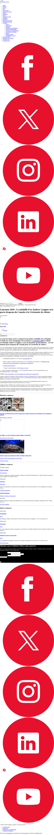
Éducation (5, 19)
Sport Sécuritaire (6, 37)
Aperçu (7, 24)
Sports (4, 8)
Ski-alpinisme (3, 513)
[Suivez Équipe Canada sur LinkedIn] (28, 246)
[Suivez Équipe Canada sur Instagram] (28, 195)
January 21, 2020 (24, 368)
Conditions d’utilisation (8, 830)
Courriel (3, 555)
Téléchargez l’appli (7, 11)
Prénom (3, 552)
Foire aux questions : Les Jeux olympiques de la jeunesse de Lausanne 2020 (22, 374)
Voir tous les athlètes (4, 504)
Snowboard (2, 484)
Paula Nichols (5, 323)
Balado (4, 13)
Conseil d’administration (11, 29)
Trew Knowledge (24, 833)
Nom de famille (5, 554)
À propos (5, 23)
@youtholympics (23, 363)
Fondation (5, 18)
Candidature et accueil (10, 35)
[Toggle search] (0, 3)
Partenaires (5, 14)
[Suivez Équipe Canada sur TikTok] (4, 249)
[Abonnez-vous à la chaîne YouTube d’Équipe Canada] (28, 301)
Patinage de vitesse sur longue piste (8, 496)
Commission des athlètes (11, 32)
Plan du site (5, 828)
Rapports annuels (9, 34)
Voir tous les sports (4, 543)
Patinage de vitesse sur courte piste (8, 535)
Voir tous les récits (4, 460)
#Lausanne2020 (26, 358)
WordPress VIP (38, 833)
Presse (4, 15)
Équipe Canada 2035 (7, 20)
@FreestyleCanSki (7, 363)
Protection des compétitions (12, 28)
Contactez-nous (6, 40)
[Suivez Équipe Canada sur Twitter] (28, 144)
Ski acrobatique (3, 473)
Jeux (4, 9)
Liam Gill (2, 481)
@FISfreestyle (30, 363)
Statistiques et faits (7, 16)
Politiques (8, 26)
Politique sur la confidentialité (9, 829)
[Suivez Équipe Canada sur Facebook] (28, 93)
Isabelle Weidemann (5, 493)
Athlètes (4, 6)
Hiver (1, 516)
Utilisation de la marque (8, 38)
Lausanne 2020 (38, 341)
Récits (4, 5)
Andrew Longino (4, 470)
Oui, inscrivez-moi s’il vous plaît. (9, 562)
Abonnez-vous (6, 39)
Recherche (2, 303)
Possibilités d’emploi (7, 21)
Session (7, 33)
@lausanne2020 (15, 363)
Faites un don (6, 10)
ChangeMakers (9, 833)
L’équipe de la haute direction (12, 30)
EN (2, 0)
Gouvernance (9, 25)
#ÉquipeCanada (45, 361)
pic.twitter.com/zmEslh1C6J (9, 365)
